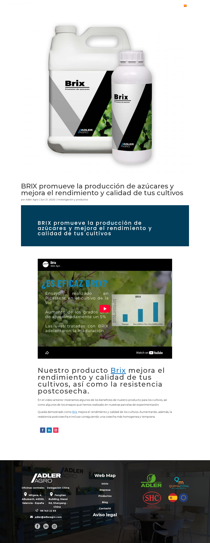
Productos (141, 6)
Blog (157, 6)
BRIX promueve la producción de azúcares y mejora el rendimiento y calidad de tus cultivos (102, 189)
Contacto (173, 6)
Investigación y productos (72, 199)
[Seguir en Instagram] (55, 430)
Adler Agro (32, 199)
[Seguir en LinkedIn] (49, 430)
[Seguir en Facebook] (42, 430)
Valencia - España (33, 503)
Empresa (121, 6)
